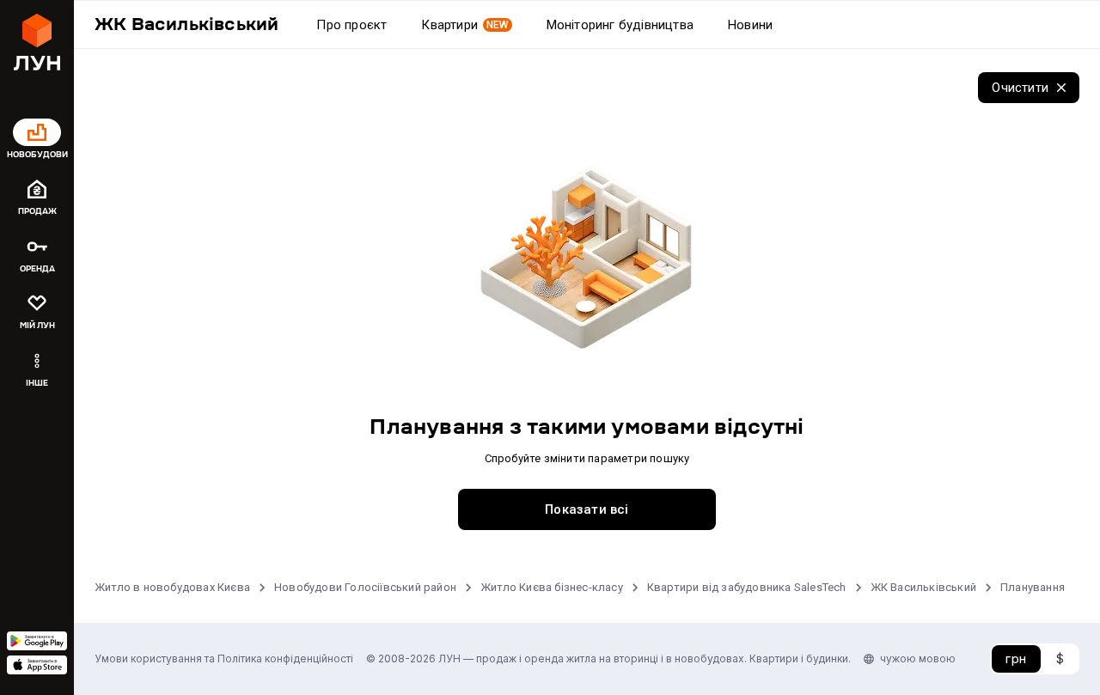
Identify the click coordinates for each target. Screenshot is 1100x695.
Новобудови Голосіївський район (365, 587)
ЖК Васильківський (923, 587)
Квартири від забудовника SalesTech (746, 587)
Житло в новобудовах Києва (172, 587)
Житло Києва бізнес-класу (551, 587)
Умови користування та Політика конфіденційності (224, 658)
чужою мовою (918, 658)
